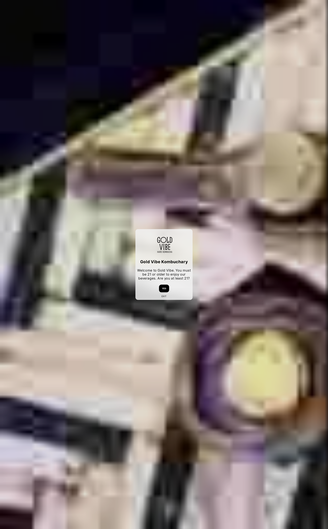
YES (164, 288)
